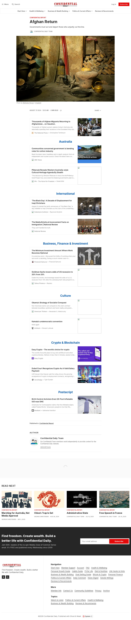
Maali (79, 616)
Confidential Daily (50, 616)
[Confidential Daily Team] (31, 31)
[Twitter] (3, 577)
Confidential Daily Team (43, 31)
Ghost (72, 616)
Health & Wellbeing (95, 600)
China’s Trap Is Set (43, 513)
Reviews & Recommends (85, 603)
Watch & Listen (57, 600)
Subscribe (124, 4)
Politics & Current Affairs (75, 600)
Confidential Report (38, 17)
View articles (45, 447)
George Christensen (9, 519)
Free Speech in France (110, 513)
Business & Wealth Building (62, 603)
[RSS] (7, 577)
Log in (113, 4)
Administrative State (77, 513)
